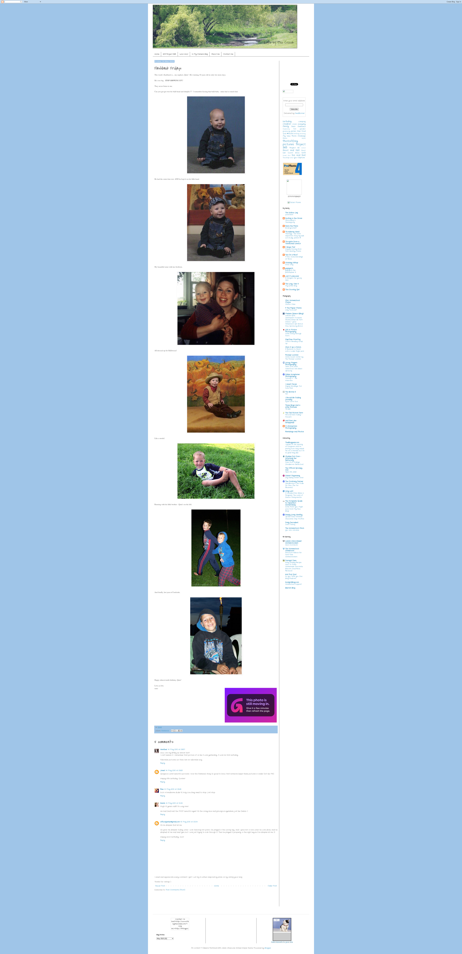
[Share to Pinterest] (181, 730)
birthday (287, 121)
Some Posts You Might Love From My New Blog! (294, 509)
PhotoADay (290, 141)
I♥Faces (290, 133)
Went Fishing (290, 524)
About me (215, 54)
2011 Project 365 (169, 54)
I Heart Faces (291, 384)
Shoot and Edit (291, 150)
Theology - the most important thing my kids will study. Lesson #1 (294, 236)
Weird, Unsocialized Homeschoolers (293, 542)
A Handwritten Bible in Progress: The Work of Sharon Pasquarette (294, 495)
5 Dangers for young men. (293, 279)
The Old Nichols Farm (294, 413)
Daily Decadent (291, 522)
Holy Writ (289, 491)
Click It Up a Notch (293, 347)
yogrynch (289, 268)
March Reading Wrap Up (294, 342)
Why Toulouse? (291, 310)
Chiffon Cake (290, 304)
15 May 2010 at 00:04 (189, 822)
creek (294, 124)
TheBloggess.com (292, 442)
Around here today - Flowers (293, 416)
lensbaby (303, 134)
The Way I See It (292, 284)
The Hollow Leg (291, 212)
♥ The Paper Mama (293, 308)
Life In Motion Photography (291, 330)
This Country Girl (292, 289)
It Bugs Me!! (290, 247)
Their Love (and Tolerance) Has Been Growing (293, 368)
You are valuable (292, 530)
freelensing (286, 129)
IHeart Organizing (292, 475)
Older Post (272, 886)
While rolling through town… (293, 334)
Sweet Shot (287, 155)
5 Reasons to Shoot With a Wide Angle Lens (294, 350)
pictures (288, 144)
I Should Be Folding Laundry (293, 398)
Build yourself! (291, 228)
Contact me (228, 54)
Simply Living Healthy (293, 514)
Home (156, 54)
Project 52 (294, 148)
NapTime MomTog (292, 339)
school (303, 148)
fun (294, 129)
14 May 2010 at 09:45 (172, 789)
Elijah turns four (291, 401)
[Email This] (172, 730)
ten (286, 394)
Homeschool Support (293, 584)
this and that (299, 155)
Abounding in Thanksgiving (290, 221)
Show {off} (300, 153)
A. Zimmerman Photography (291, 427)
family (286, 126)
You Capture (299, 157)
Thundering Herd (292, 232)
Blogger (268, 948)
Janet (162, 770)
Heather (163, 749)
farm (293, 126)
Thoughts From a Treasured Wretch (293, 242)
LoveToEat (289, 214)
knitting (296, 134)
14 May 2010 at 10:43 (174, 803)
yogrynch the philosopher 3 (290, 271)
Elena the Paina (291, 226)
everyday (302, 124)
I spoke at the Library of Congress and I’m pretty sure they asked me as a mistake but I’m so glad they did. (294, 448)
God (284, 134)
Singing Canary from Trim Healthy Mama (293, 250)
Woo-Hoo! (184, 54)
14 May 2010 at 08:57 (176, 749)
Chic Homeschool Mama (292, 301)
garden (303, 129)
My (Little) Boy (291, 286)
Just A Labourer (292, 276)
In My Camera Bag (200, 54)
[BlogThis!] (174, 730)
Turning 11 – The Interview (291, 379)
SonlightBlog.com (292, 582)
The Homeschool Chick (294, 528)
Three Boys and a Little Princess (292, 406)
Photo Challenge (299, 136)
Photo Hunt (294, 138)
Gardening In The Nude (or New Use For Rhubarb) (294, 485)
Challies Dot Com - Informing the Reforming (293, 458)
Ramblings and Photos (294, 431)
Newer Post (160, 886)
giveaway (286, 131)
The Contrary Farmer (294, 481)
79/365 (287, 409)
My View (287, 136)
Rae (162, 789)
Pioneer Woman (291, 355)
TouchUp (286, 158)
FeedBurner (300, 113)
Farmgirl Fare (290, 560)
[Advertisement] (198, 900)
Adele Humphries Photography (292, 375)
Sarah (162, 803)
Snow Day (289, 264)
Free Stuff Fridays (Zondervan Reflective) (294, 463)
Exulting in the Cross (293, 218)
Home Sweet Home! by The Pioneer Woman (294, 358)
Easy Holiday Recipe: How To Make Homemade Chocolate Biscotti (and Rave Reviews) (294, 566)
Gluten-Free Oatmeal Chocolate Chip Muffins (294, 518)
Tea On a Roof (291, 255)
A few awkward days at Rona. (294, 258)
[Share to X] (177, 730)
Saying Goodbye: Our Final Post (293, 387)
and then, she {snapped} (290, 421)
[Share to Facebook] (179, 730)
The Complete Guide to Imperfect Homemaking (293, 503)
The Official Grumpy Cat (293, 469)
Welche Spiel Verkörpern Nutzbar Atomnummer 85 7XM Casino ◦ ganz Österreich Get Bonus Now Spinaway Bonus (294, 320)
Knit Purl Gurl (290, 574)
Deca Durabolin (291, 545)
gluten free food (298, 131)
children (287, 124)
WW (291, 158)
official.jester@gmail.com (170, 822)
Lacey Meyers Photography (291, 363)
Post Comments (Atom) (175, 890)
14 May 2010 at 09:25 (174, 770)
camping (302, 121)
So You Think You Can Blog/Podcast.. (293, 577)
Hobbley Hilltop (291, 262)
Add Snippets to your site (282, 942)
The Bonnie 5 (290, 392)
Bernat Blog (290, 588)
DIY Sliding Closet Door (294, 477)
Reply (162, 763)
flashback (165, 731)
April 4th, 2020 (290, 472)
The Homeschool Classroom (292, 549)
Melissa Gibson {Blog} (294, 313)
